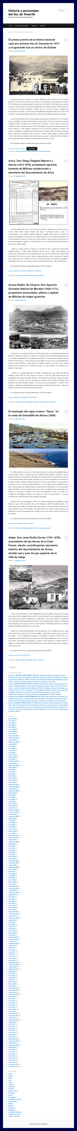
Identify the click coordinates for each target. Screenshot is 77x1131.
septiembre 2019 (13, 892)
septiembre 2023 (13, 791)
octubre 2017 (12, 941)
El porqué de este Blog (21, 26)
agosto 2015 (12, 996)
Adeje (17, 660)
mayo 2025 (11, 750)
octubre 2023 (12, 789)
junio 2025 (11, 748)
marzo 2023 (12, 803)
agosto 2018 (12, 920)
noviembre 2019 (13, 888)
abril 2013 (11, 1056)
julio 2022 (11, 820)
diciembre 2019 (13, 886)
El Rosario (11, 1093)
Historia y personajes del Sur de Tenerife (23, 12)
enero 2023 (11, 808)
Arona (17, 402)
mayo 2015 (11, 1003)
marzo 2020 (12, 880)
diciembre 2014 (13, 1013)
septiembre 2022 (13, 816)
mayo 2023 (11, 799)
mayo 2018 (11, 926)
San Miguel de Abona (15, 1112)
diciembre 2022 (13, 810)
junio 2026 (11, 723)
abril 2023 (11, 801)
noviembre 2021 (13, 837)
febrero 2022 (12, 831)
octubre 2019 (12, 890)
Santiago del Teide (14, 1114)
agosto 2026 (12, 719)
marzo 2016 (12, 982)
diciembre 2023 (13, 784)
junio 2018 (11, 924)
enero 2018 (11, 935)
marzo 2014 (12, 1032)
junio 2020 (11, 873)
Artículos (18, 151)
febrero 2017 (12, 958)
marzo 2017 (12, 956)
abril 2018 (11, 929)
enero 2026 (11, 733)
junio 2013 (11, 1052)
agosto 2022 (12, 818)
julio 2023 (11, 795)
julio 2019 (11, 897)
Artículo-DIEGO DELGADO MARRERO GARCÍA (24, 271)
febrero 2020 (12, 882)
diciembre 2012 (13, 1064)
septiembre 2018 (13, 918)
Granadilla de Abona (27, 528)
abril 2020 (11, 878)
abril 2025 (11, 753)
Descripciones (12, 1091)
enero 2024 (11, 782)
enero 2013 (11, 1062)
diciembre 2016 (13, 962)
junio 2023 (11, 797)
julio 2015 (11, 999)
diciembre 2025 (13, 736)
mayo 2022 (11, 825)
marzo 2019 (12, 905)
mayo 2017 (11, 952)
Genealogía (11, 1097)
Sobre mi (42, 26)
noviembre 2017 (13, 939)
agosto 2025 (12, 744)
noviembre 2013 (13, 1041)
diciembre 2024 (13, 761)
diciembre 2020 (13, 861)
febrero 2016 (12, 984)
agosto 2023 (12, 793)
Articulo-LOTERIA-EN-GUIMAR (16, 149)
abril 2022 (11, 827)
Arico (17, 275)
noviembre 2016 (13, 965)
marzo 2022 (12, 829)
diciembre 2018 (13, 912)
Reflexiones (12, 1110)
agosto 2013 (12, 1047)
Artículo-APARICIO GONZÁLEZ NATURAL (22, 397)
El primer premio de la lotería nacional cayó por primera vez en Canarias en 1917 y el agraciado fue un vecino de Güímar (33, 43)
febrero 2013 (12, 1060)
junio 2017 (11, 950)
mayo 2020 (11, 876)
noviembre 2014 (13, 1015)
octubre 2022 (12, 814)
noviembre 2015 (13, 990)
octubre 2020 (12, 865)
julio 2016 (11, 973)
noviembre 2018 (13, 914)
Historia (29, 151)
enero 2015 (11, 1011)
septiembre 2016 (13, 969)
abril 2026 (11, 727)
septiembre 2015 (13, 994)
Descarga (32, 149)
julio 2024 (11, 770)
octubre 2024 (12, 763)
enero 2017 (11, 960)
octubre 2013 (12, 1043)
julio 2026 (11, 721)
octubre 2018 (12, 916)
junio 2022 (11, 823)
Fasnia (10, 1095)
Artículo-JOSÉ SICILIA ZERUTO (19, 655)
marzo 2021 (12, 854)
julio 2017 (11, 948)
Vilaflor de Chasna (38, 402)
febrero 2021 (12, 856)
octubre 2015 (12, 992)
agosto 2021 (12, 844)
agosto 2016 (12, 971)
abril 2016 (11, 979)
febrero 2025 (12, 757)
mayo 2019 (11, 901)
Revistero (34, 26)
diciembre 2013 (13, 1039)
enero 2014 (11, 1037)
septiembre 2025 (13, 742)
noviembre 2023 (13, 786)
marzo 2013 (12, 1058)
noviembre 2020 (13, 863)
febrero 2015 (12, 1009)
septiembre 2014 (13, 1020)
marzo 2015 (12, 1007)
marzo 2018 (12, 931)
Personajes (35, 151)
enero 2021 (11, 859)
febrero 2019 (12, 907)
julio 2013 (11, 1049)
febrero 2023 (12, 806)
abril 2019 (11, 903)
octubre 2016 (12, 967)
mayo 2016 (11, 977)
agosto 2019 (12, 895)
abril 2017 (11, 954)
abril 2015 (11, 1005)
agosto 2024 (12, 767)
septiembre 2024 (13, 765)
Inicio (10, 26)
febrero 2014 (12, 1035)
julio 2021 (11, 846)
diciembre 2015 (13, 988)
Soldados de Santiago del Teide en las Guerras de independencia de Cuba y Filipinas (34, 694)
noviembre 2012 (13, 1066)
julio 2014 (11, 1024)
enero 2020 (11, 884)
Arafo (10, 1078)
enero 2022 (11, 833)
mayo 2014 (11, 1028)
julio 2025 (11, 746)
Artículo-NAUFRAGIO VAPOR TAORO (21, 523)
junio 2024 (11, 772)
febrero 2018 (12, 933)
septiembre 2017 (13, 943)
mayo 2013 (11, 1054)
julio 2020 (11, 871)
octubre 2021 (12, 839)
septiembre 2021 (13, 842)
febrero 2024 (12, 780)
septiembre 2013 (13, 1045)
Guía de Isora (12, 1101)
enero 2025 (11, 759)
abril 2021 (11, 852)
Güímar (24, 151)
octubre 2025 (12, 740)
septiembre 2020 (13, 867)
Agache (10, 1076)
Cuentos (11, 1089)
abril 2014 (11, 1030)
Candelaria (11, 1087)
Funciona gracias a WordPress (38, 1124)
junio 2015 (11, 1001)
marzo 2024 (12, 778)
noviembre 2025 (13, 738)
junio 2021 (11, 848)
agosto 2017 (12, 945)
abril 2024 (11, 776)
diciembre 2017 (13, 937)
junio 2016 (11, 975)
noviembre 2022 (13, 812)
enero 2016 (11, 986)
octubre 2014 (12, 1018)
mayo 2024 (11, 774)
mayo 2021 (11, 850)
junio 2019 (11, 899)
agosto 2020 (12, 869)
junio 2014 (11, 1026)
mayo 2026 (11, 725)
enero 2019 (11, 909)
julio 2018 (11, 922)
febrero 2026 (12, 731)
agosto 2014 (12, 1022)
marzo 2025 (12, 755)
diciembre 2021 (13, 835)
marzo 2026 (12, 729)
